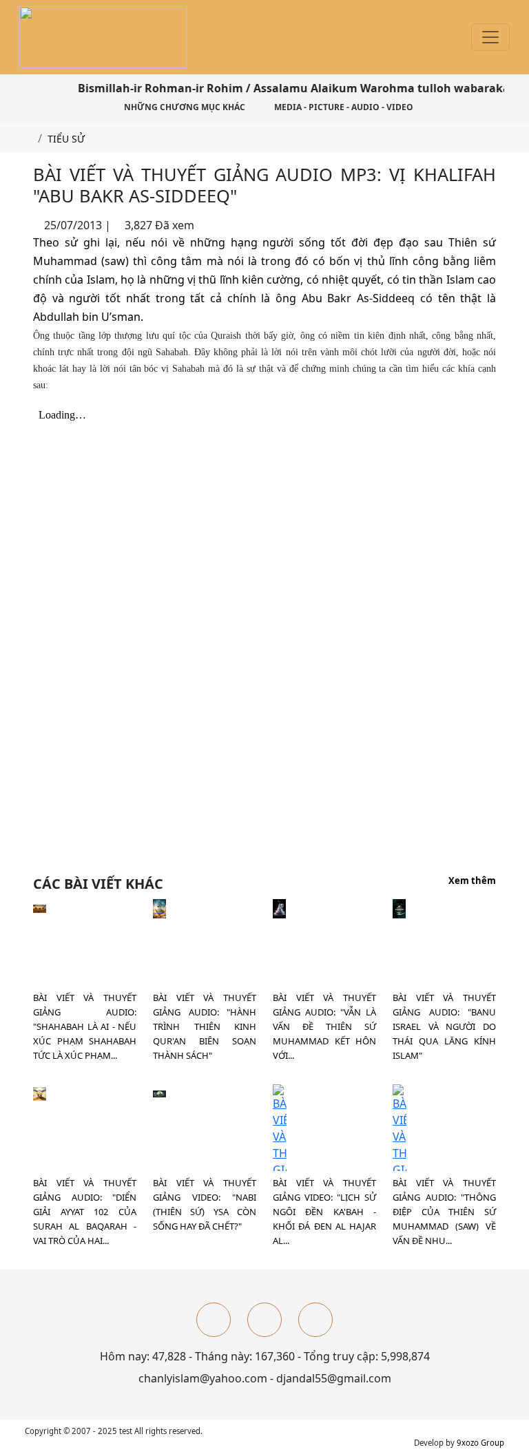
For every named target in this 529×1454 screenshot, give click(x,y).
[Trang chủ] (28, 138)
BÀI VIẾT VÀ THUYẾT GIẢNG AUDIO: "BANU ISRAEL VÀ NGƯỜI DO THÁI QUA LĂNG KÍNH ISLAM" (444, 1026)
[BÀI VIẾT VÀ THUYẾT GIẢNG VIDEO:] (159, 1092)
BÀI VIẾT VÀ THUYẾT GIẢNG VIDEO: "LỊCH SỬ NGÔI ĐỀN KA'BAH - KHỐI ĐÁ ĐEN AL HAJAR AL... (324, 1212)
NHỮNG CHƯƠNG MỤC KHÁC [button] (183, 107)
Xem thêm (472, 881)
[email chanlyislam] (315, 1320)
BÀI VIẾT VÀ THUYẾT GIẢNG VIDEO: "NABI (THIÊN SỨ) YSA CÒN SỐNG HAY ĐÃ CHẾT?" (204, 1204)
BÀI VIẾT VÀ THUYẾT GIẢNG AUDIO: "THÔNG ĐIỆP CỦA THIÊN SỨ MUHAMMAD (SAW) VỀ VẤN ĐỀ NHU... (444, 1212)
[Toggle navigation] (490, 37)
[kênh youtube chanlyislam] (264, 1320)
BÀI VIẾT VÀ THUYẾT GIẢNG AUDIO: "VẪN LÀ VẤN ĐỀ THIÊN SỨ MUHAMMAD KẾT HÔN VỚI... (324, 1026)
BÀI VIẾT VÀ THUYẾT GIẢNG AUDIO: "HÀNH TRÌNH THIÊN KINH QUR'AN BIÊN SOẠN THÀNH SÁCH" (204, 1026)
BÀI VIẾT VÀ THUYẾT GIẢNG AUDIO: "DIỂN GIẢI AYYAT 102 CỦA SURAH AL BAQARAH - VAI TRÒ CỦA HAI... (84, 1212)
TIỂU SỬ (66, 138)
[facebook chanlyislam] (213, 1320)
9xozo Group (480, 1442)
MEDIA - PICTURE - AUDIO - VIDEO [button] (342, 107)
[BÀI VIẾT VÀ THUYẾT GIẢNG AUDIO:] (39, 907)
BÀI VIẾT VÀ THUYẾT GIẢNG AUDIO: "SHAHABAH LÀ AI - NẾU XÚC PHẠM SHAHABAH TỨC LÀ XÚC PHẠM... (84, 1026)
